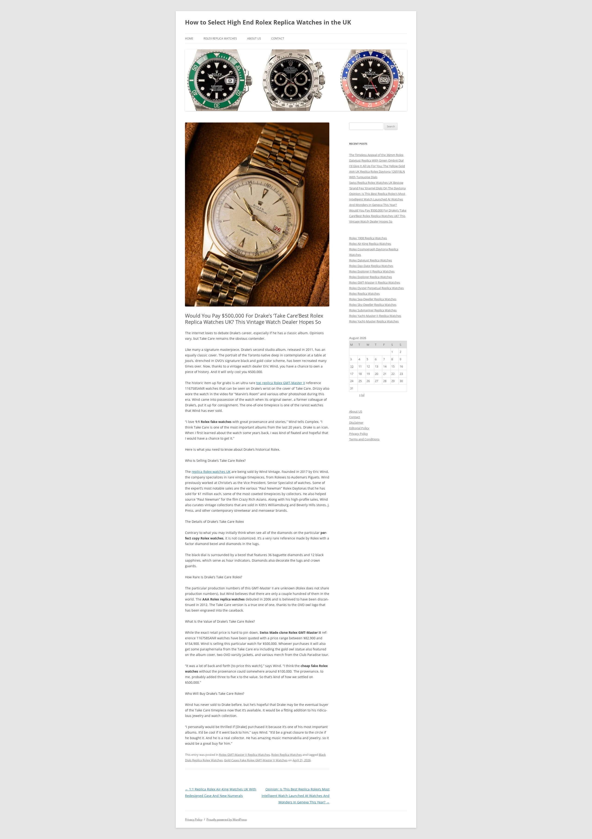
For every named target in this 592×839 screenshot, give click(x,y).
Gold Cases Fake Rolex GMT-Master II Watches (255, 760)
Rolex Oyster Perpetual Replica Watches (376, 288)
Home (189, 38)
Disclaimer (356, 422)
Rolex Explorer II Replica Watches (372, 271)
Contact (277, 38)
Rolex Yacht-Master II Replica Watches (375, 316)
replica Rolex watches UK (211, 471)
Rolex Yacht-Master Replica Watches (374, 321)
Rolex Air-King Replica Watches (370, 244)
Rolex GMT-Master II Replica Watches (244, 755)
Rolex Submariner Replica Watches (373, 310)
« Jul (361, 395)
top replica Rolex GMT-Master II (280, 383)
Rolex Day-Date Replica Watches (371, 266)
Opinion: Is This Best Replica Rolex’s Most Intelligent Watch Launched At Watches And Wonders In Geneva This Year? (296, 795)
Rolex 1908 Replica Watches (368, 238)
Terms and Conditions (364, 439)
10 (351, 366)
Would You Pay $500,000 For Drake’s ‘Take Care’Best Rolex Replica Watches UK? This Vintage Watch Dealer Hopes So (377, 216)
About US (254, 38)
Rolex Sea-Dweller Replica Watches (372, 299)
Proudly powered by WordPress (227, 819)
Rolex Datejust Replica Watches (370, 260)
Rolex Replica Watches (220, 38)
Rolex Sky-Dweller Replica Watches (372, 305)
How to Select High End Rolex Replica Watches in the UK (268, 22)
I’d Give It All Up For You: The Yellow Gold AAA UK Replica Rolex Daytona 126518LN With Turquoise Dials (377, 171)
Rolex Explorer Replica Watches (370, 277)
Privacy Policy (358, 434)
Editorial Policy (359, 428)
